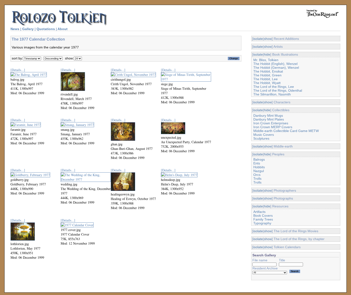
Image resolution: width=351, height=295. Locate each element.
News (15, 29)
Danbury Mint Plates (268, 119)
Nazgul (258, 171)
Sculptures (261, 138)
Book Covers (263, 215)
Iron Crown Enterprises (270, 123)
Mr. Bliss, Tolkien (265, 60)
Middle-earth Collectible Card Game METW (286, 131)
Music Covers (263, 135)
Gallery (28, 29)
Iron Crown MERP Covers (272, 127)
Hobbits (259, 167)
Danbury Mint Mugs (268, 115)
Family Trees (263, 219)
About (63, 29)
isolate (258, 39)
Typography (262, 223)
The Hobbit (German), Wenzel (276, 67)
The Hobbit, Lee (265, 79)
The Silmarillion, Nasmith (272, 94)
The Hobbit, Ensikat (268, 71)
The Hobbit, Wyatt (267, 83)
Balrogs (259, 159)
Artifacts (259, 212)
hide (267, 54)
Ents (256, 163)
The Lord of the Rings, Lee (273, 87)
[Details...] (18, 70)
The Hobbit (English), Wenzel (275, 64)
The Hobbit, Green (267, 75)
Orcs (257, 175)
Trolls (257, 178)
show (268, 39)
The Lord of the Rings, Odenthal (277, 90)
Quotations (46, 29)
